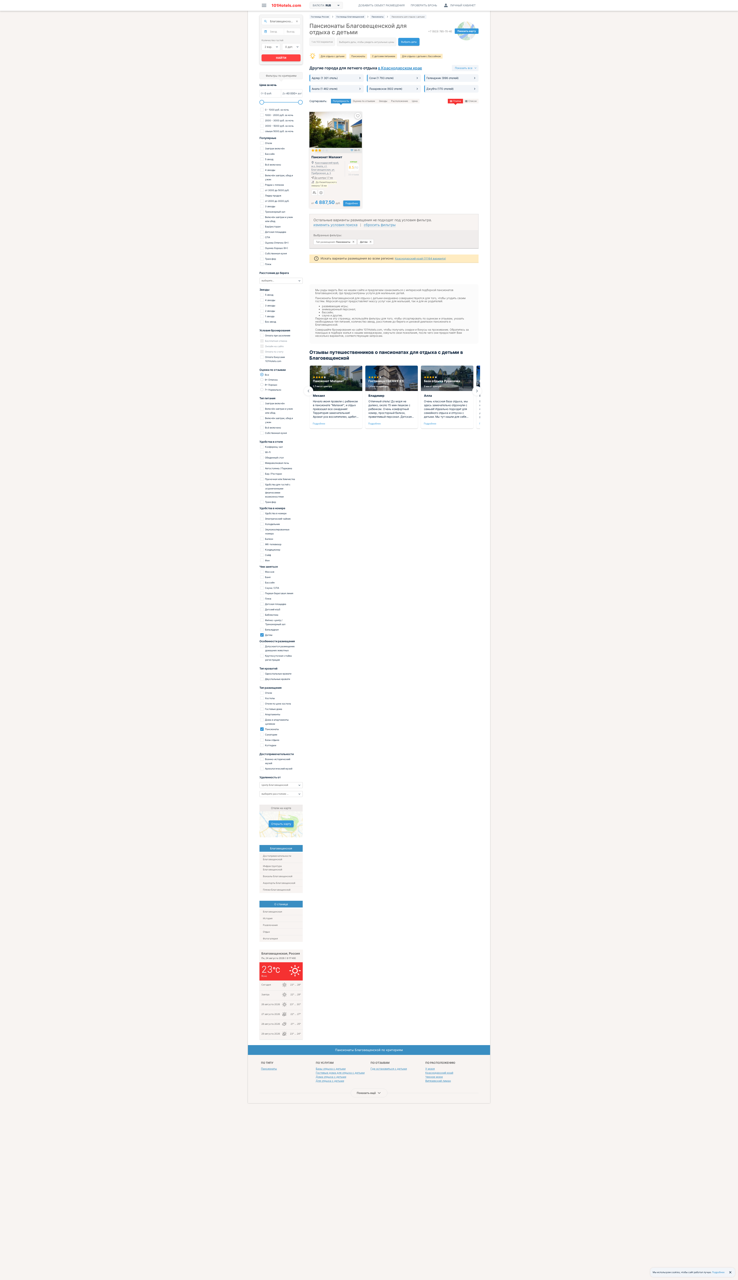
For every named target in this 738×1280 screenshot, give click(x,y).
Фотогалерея (270, 938)
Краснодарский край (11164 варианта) (420, 258)
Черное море (434, 1076)
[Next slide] (477, 391)
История (268, 918)
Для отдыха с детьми (332, 56)
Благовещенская (272, 911)
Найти (281, 57)
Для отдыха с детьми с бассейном (421, 56)
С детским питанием (383, 56)
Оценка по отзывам (364, 101)
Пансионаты (358, 56)
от (325, 203)
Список (472, 101)
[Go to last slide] (308, 391)
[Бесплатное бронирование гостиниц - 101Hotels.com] (286, 5)
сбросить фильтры (380, 225)
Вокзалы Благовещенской (277, 876)
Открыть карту (281, 823)
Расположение (399, 101)
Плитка (457, 101)
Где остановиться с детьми (389, 1068)
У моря (430, 1068)
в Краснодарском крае (400, 68)
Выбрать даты (409, 41)
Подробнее (351, 203)
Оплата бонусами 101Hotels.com (274, 359)
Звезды (383, 101)
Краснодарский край (439, 1072)
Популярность (341, 101)
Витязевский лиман (438, 1080)
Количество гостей (272, 40)
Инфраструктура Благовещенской (272, 868)
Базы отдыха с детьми (331, 1068)
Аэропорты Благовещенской (279, 883)
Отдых (266, 931)
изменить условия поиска (335, 225)
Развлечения (270, 925)
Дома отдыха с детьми (331, 1076)
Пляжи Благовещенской (276, 889)
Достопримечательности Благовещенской (277, 857)
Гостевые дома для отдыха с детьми (340, 1072)
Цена (415, 101)
